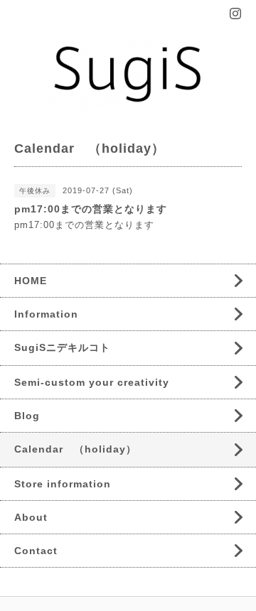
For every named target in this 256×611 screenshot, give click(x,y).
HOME (30, 280)
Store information (62, 484)
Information (46, 314)
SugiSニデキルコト (62, 347)
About (31, 517)
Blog (27, 415)
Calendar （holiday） (75, 449)
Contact (36, 550)
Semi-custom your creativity (91, 382)
